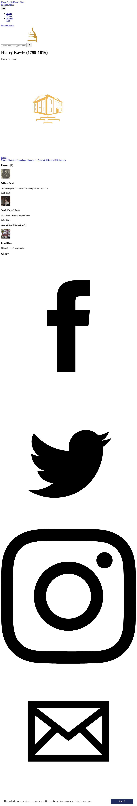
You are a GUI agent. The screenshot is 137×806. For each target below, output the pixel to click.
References (61, 160)
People (10, 2)
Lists (22, 2)
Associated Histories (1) (27, 160)
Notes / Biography (9, 160)
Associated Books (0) (47, 160)
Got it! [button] (122, 801)
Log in (4, 4)
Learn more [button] (86, 801)
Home (3, 2)
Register (10, 4)
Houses (16, 2)
